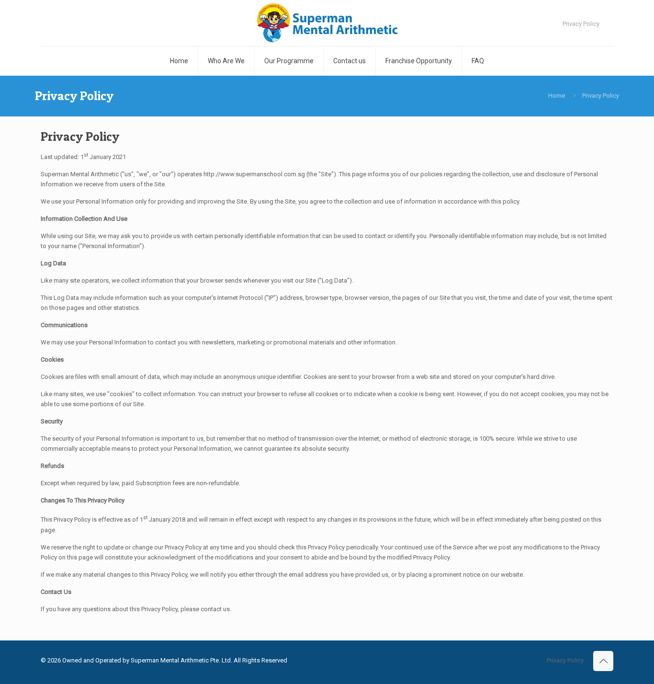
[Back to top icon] (603, 661)
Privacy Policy (581, 24)
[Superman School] (327, 23)
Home (556, 95)
